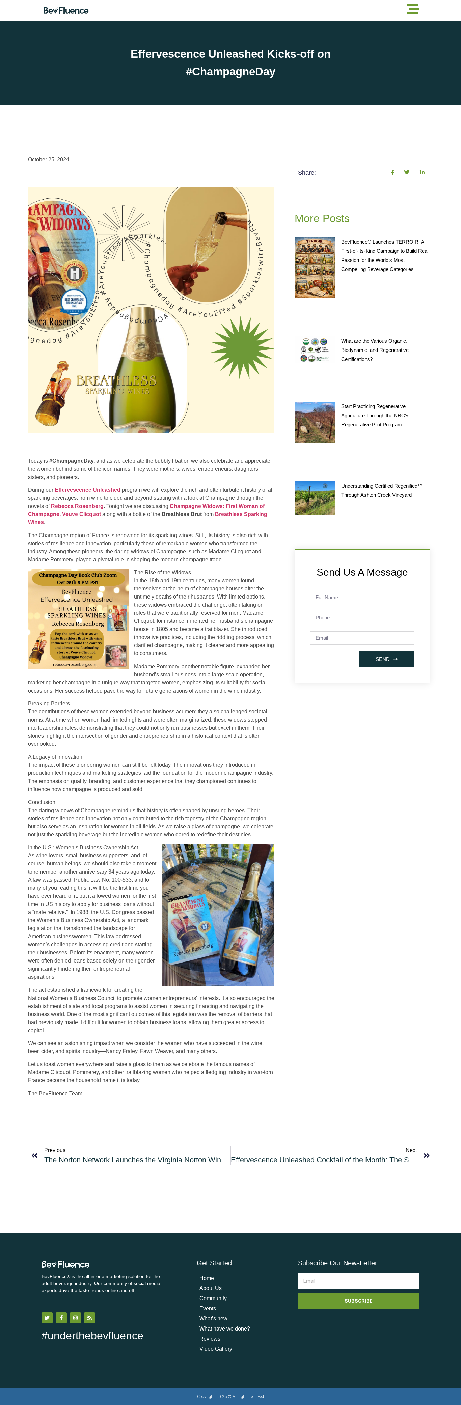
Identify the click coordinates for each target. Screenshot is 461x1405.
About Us (210, 1288)
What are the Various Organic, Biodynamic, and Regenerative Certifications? (375, 350)
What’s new (213, 1318)
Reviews (209, 1339)
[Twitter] (47, 1317)
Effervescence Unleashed (87, 490)
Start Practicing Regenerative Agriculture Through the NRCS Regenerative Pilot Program (374, 415)
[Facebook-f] (61, 1317)
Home (206, 1278)
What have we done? (224, 1329)
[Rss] (89, 1317)
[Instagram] (75, 1317)
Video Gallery (215, 1349)
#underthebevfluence (92, 1336)
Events (207, 1308)
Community (213, 1298)
